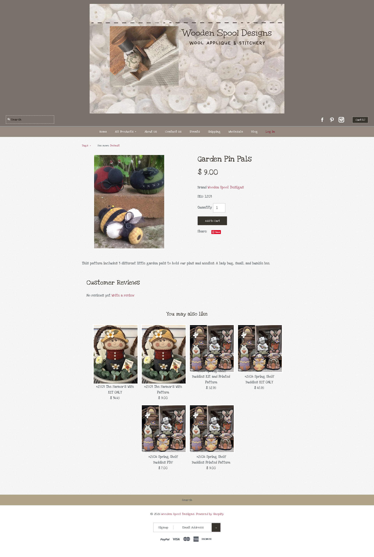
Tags (86, 145)
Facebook (322, 119)
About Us (151, 132)
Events (195, 132)
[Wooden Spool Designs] (187, 6)
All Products (125, 132)
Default (115, 145)
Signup (163, 527)
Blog (254, 132)
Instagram (341, 119)
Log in (270, 132)
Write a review (123, 295)
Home (103, 132)
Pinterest (331, 119)
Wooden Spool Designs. (178, 514)
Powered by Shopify (210, 514)
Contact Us (173, 132)
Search (187, 500)
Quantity (205, 207)
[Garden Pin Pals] (129, 157)
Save (217, 232)
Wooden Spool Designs (226, 187)
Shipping (214, 132)
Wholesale (235, 132)
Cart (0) (360, 120)
